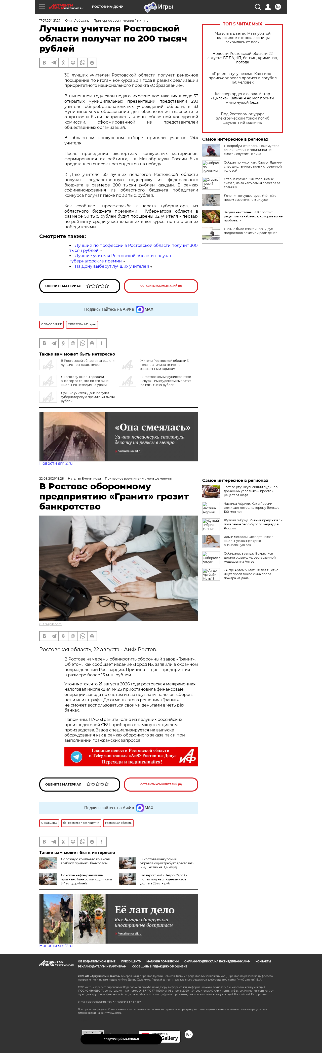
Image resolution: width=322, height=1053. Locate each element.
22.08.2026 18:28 (51, 478)
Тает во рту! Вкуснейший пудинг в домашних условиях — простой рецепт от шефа (250, 491)
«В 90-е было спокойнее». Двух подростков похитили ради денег (250, 231)
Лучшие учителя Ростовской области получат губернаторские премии (120, 258)
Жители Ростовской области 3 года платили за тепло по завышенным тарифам (164, 365)
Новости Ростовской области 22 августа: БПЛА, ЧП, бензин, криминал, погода (243, 58)
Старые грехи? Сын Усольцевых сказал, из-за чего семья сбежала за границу (252, 183)
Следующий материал (121, 1039)
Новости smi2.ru (56, 463)
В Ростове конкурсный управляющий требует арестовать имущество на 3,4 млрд (167, 863)
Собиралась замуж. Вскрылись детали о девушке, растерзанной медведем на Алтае (250, 557)
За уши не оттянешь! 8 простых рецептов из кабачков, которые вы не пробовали (253, 216)
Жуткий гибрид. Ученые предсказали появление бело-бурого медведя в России (253, 524)
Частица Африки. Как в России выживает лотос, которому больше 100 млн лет (251, 508)
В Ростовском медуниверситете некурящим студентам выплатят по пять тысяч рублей (165, 381)
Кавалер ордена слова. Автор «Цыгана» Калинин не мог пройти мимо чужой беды (242, 98)
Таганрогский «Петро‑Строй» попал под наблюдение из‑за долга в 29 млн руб (163, 879)
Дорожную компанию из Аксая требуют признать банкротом (85, 861)
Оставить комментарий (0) (161, 286)
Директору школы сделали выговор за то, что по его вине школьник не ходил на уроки (84, 381)
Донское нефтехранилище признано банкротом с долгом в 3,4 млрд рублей (86, 879)
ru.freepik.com (50, 624)
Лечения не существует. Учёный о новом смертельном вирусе (250, 198)
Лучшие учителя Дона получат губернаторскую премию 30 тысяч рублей (88, 397)
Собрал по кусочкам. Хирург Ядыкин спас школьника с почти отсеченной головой (253, 166)
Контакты (263, 961)
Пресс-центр (131, 961)
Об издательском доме (96, 961)
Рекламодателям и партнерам (102, 966)
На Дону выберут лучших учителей (112, 266)
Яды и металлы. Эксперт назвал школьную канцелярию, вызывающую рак (248, 541)
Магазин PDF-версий (162, 961)
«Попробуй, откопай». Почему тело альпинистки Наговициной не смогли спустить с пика (251, 150)
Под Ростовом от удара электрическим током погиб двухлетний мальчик (242, 118)
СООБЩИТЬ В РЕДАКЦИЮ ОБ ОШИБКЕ (159, 966)
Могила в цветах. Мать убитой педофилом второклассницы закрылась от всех (243, 37)
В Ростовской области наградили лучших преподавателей (87, 363)
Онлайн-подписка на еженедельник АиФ (217, 961)
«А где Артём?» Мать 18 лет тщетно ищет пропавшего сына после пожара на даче (251, 574)
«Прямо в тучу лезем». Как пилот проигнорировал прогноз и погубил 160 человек (243, 78)
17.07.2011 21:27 (49, 20)
